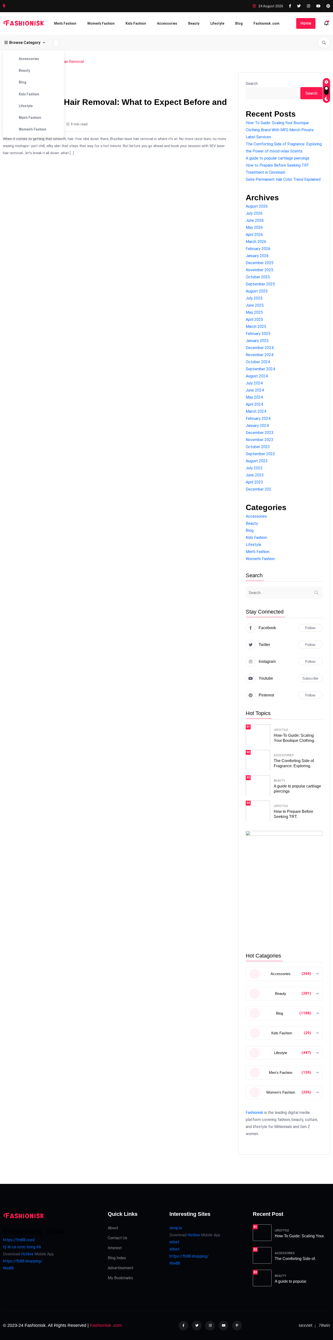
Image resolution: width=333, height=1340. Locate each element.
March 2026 (256, 241)
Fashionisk (254, 1112)
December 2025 (260, 263)
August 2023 (257, 461)
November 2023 (259, 439)
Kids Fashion (136, 23)
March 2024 (256, 411)
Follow (310, 628)
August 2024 (257, 376)
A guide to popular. (291, 1281)
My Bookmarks (120, 1278)
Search (252, 83)
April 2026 (254, 234)
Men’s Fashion (65, 23)
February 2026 (258, 248)
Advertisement (120, 1268)
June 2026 (255, 220)
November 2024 (259, 355)
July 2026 (254, 213)
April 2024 (254, 404)
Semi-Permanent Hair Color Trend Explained (283, 179)
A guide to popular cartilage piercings (277, 158)
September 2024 (260, 369)
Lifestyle (217, 23)
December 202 (258, 489)
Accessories (167, 23)
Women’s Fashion (101, 23)
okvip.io (175, 1228)
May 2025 (254, 312)
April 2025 (254, 319)
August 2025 (257, 291)
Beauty (193, 23)
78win (324, 1325)
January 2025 (257, 340)
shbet (174, 1242)
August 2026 (257, 206)
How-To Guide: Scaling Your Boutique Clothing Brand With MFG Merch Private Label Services (280, 130)
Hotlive (26, 1254)
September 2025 (260, 284)
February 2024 (258, 418)
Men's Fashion (30, 118)
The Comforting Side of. (295, 1259)
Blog (239, 23)
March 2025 (256, 326)
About (113, 1228)
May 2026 (254, 227)
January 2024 (257, 425)
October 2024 (258, 362)
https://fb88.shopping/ (22, 1261)
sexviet (305, 1325)
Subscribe (310, 678)
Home (306, 23)
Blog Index (117, 1258)
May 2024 (254, 397)
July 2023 (254, 468)
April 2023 (254, 482)
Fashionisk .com (266, 23)
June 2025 (255, 305)
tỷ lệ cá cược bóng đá (22, 1247)
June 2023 (255, 475)
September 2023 (260, 454)
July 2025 (254, 298)
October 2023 (258, 446)
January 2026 (257, 255)
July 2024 (254, 383)
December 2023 (260, 432)
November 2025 (259, 270)
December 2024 (260, 347)
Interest (115, 1248)
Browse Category (24, 42)
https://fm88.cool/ (19, 1240)
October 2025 (258, 277)
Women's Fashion (32, 129)
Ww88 (8, 1268)
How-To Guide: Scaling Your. (299, 1236)
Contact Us (117, 1238)
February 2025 (258, 333)
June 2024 (255, 390)
